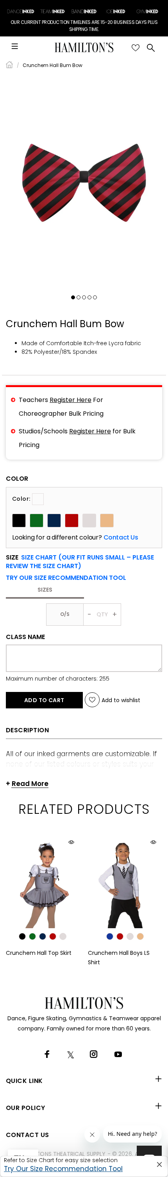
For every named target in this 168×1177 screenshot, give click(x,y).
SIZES (45, 590)
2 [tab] (78, 297)
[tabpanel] (84, 183)
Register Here (70, 399)
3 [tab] (84, 297)
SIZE (80, 561)
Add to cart (44, 700)
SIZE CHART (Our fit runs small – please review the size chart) (80, 561)
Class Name (25, 637)
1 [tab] (73, 297)
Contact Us (121, 537)
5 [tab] (95, 297)
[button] (66, 578)
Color (17, 478)
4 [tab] (89, 297)
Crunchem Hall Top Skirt (38, 953)
